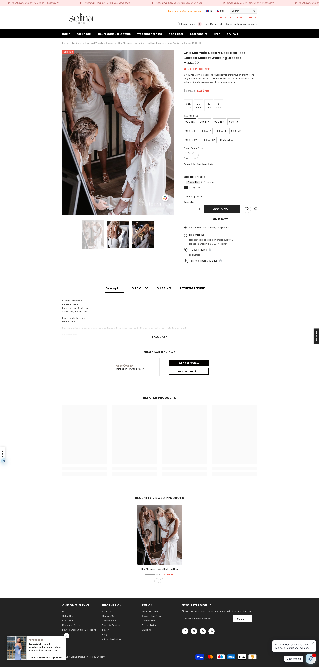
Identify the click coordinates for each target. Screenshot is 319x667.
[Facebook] (185, 631)
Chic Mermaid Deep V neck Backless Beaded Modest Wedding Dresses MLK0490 (160, 569)
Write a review (188, 363)
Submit (242, 618)
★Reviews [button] (316, 336)
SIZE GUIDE (140, 288)
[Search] (243, 11)
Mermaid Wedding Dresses (99, 43)
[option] (118, 132)
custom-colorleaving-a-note (162, 580)
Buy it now (220, 219)
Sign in (230, 24)
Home (65, 43)
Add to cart (222, 208)
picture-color (156, 580)
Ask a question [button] (188, 371)
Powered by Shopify (94, 656)
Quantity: (189, 202)
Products (77, 43)
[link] (84, 468)
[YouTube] (211, 631)
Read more (159, 337)
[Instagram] (194, 631)
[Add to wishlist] (247, 209)
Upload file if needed (194, 176)
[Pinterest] (203, 631)
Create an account (247, 24)
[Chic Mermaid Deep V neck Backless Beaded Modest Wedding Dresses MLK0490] (159, 535)
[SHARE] (254, 209)
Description (114, 288)
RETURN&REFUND (192, 288)
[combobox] (241, 10)
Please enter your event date (198, 164)
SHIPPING (164, 288)
